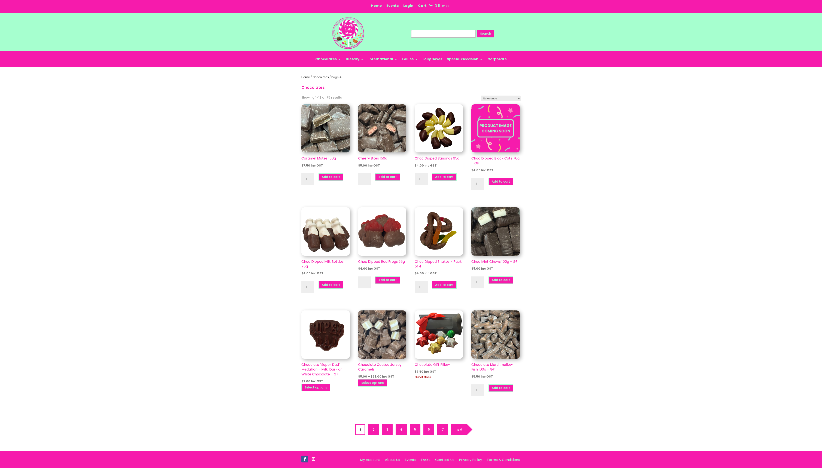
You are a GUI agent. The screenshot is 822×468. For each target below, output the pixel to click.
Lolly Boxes (432, 60)
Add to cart (331, 177)
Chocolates (326, 60)
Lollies (408, 60)
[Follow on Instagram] (313, 459)
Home (376, 6)
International (380, 60)
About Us (392, 459)
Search (485, 33)
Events (392, 6)
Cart (422, 6)
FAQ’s (425, 459)
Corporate (497, 60)
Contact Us (444, 459)
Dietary (352, 60)
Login (408, 6)
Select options (316, 387)
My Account (370, 459)
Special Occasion (462, 60)
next (459, 429)
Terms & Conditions (503, 459)
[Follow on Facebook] (304, 459)
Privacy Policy (470, 459)
